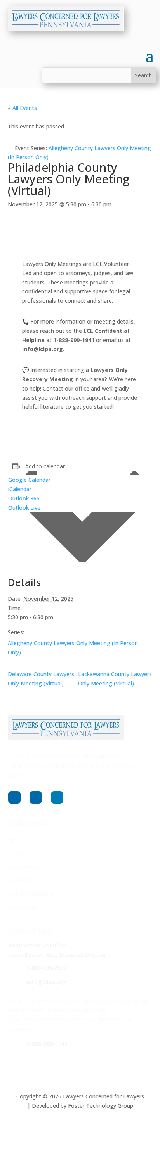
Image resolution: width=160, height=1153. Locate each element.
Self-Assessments (30, 894)
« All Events (22, 107)
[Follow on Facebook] (14, 797)
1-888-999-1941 (47, 1043)
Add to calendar (45, 466)
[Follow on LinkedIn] (57, 797)
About (16, 853)
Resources (21, 880)
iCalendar (19, 489)
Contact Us (22, 907)
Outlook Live (24, 507)
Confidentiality (26, 866)
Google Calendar (29, 479)
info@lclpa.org (46, 982)
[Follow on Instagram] (36, 797)
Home (16, 839)
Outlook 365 (24, 498)
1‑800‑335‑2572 (46, 967)
